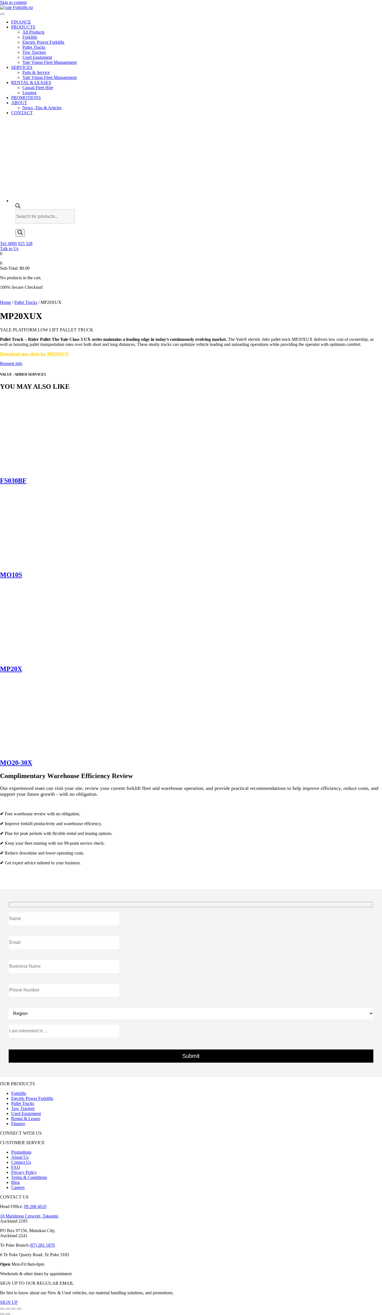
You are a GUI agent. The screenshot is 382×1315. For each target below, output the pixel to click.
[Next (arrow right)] (8, 1314)
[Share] (13, 1309)
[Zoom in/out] (2, 1309)
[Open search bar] (17, 206)
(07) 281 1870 (42, 1245)
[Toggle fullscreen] (8, 1309)
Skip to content (13, 2)
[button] (16, 243)
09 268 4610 (35, 1206)
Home (5, 302)
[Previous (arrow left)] (2, 1314)
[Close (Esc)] (19, 1309)
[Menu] (2, 14)
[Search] (20, 233)
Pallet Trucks (25, 302)
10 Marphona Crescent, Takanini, (29, 1216)
